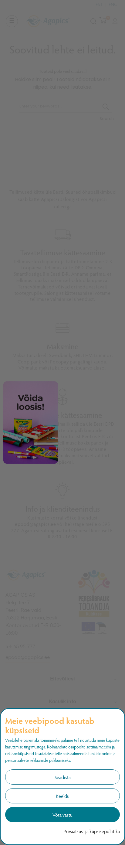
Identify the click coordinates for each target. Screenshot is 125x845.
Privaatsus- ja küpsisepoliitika (91, 831)
